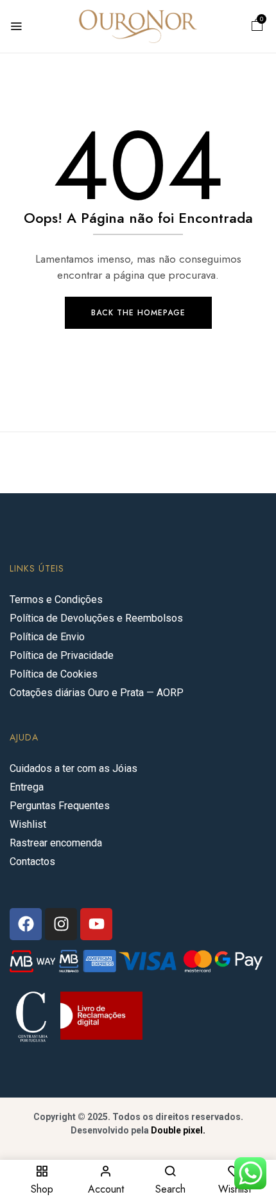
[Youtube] (96, 924)
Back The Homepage (138, 313)
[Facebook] (26, 924)
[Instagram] (61, 924)
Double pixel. (178, 1130)
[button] (257, 26)
